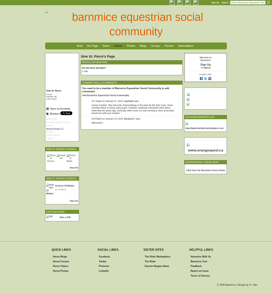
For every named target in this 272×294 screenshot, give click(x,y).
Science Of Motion (64, 185)
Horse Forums (61, 261)
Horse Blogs (60, 256)
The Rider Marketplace (157, 256)
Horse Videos (60, 266)
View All (74, 167)
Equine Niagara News (157, 266)
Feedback (196, 266)
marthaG (128, 101)
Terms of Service (200, 275)
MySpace (55, 113)
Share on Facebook (60, 108)
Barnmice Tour (199, 261)
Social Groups (53, 129)
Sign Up (215, 2)
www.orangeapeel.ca (205, 150)
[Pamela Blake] (71, 158)
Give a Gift (65, 217)
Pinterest (104, 266)
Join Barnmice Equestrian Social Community (105, 95)
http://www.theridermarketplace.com (204, 128)
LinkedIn (104, 271)
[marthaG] (61, 158)
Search (268, 2)
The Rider (150, 261)
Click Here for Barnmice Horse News (205, 170)
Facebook (104, 256)
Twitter (102, 261)
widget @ (203, 168)
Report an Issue (200, 271)
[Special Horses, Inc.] (51, 158)
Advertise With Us (201, 256)
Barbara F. (129, 118)
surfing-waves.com (217, 168)
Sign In (224, 2)
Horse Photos (60, 271)
